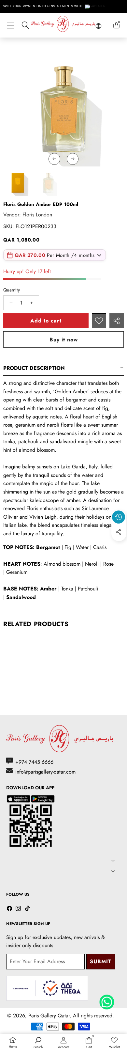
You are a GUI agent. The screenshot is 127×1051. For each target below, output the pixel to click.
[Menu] (10, 25)
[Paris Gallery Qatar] (63, 25)
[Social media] (118, 531)
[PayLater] (95, 6)
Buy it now (63, 339)
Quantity (11, 290)
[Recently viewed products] (118, 517)
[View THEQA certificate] (47, 988)
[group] (17, 182)
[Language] (98, 26)
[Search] (25, 25)
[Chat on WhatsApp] (107, 1000)
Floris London (37, 214)
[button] (118, 546)
